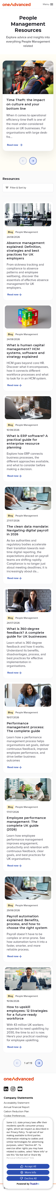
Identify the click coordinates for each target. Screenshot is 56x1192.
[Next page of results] (39, 1063)
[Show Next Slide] (33, 161)
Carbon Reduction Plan (16, 1111)
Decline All (30, 1178)
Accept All (30, 1166)
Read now (12, 145)
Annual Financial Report (16, 1107)
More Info (30, 1172)
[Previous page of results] (17, 1063)
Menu (46, 4)
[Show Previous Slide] (23, 161)
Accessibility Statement (16, 1102)
